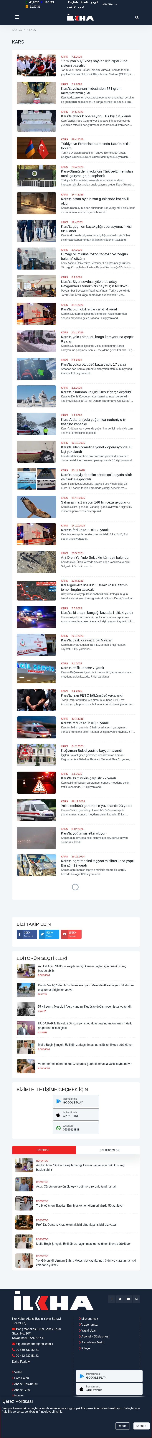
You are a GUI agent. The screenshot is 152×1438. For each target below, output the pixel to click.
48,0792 (34, 2)
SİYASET (42, 1032)
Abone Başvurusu (26, 1384)
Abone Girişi (22, 1390)
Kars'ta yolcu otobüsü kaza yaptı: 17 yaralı (93, 364)
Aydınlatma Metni (92, 1342)
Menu (17, 17)
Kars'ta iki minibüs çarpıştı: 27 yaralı (88, 778)
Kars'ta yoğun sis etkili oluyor (83, 833)
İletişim (19, 1395)
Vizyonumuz (89, 1324)
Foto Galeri (21, 1378)
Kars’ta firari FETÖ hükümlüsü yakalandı (92, 695)
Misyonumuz (89, 1318)
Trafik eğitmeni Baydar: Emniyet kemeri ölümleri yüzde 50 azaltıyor (79, 1205)
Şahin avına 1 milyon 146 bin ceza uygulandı (95, 502)
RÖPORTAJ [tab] (43, 1150)
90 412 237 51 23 (27, 1355)
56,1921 (49, 2)
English (73, 2)
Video (18, 1372)
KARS (64, 56)
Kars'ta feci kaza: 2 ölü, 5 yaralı (85, 723)
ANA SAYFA (18, 30)
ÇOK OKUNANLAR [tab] (109, 1150)
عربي (81, 6)
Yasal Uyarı (89, 1330)
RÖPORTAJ (44, 975)
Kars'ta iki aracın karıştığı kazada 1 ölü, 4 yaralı (97, 613)
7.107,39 (35, 6)
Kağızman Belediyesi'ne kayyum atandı (91, 751)
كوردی (94, 2)
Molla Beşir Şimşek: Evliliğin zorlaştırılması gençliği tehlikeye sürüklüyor (85, 1044)
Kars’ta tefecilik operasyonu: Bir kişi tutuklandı (96, 116)
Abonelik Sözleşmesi (95, 1336)
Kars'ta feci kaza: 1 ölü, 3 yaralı (85, 530)
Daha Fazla (19, 1361)
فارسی (71, 6)
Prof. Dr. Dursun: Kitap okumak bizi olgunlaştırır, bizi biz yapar (76, 1224)
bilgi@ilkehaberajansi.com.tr (34, 1343)
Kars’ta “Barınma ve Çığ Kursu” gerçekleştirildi (96, 392)
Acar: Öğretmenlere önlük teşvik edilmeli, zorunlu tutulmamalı (76, 1186)
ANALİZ (42, 1011)
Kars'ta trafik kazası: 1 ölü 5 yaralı (86, 640)
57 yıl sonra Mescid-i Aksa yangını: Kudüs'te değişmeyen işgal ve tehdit (84, 1006)
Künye (85, 1348)
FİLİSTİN (42, 994)
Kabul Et (141, 1425)
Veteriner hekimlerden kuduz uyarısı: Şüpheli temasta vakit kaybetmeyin (85, 1063)
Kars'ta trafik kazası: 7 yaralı (82, 668)
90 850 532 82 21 (27, 1349)
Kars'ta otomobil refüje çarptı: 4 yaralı (89, 309)
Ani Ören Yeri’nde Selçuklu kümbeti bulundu (94, 557)
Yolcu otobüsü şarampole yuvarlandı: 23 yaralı (96, 806)
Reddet (122, 1425)
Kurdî (84, 2)
